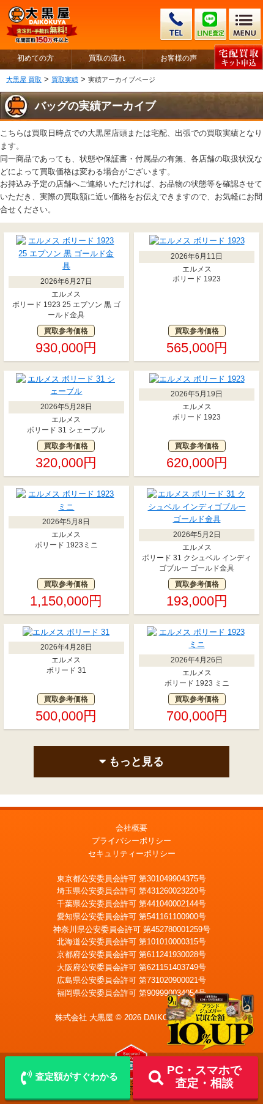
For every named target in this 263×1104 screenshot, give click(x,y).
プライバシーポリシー (131, 840)
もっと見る (135, 761)
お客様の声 (178, 58)
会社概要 (131, 827)
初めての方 (35, 58)
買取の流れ (107, 58)
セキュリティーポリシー (132, 853)
